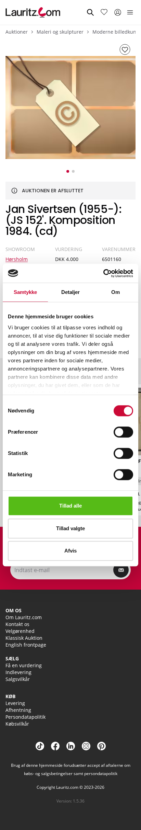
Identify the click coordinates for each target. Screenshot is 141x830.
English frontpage (25, 644)
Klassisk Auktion (23, 638)
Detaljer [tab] (70, 292)
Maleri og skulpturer (60, 32)
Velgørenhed (20, 631)
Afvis (70, 551)
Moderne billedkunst (116, 32)
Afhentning (18, 710)
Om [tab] (115, 292)
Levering (15, 703)
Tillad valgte (70, 528)
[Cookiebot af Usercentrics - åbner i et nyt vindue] (103, 273)
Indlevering (18, 672)
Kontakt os (17, 624)
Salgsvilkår (17, 679)
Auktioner (16, 32)
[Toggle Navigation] (130, 12)
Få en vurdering (23, 665)
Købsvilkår (17, 723)
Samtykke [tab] (25, 292)
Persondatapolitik (25, 717)
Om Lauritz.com (23, 617)
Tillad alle (70, 506)
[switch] (123, 432)
